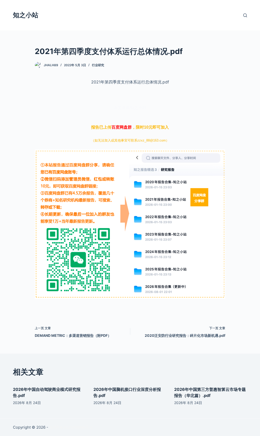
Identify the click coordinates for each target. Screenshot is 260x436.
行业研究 (98, 65)
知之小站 (25, 15)
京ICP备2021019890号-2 (71, 427)
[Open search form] (245, 15)
